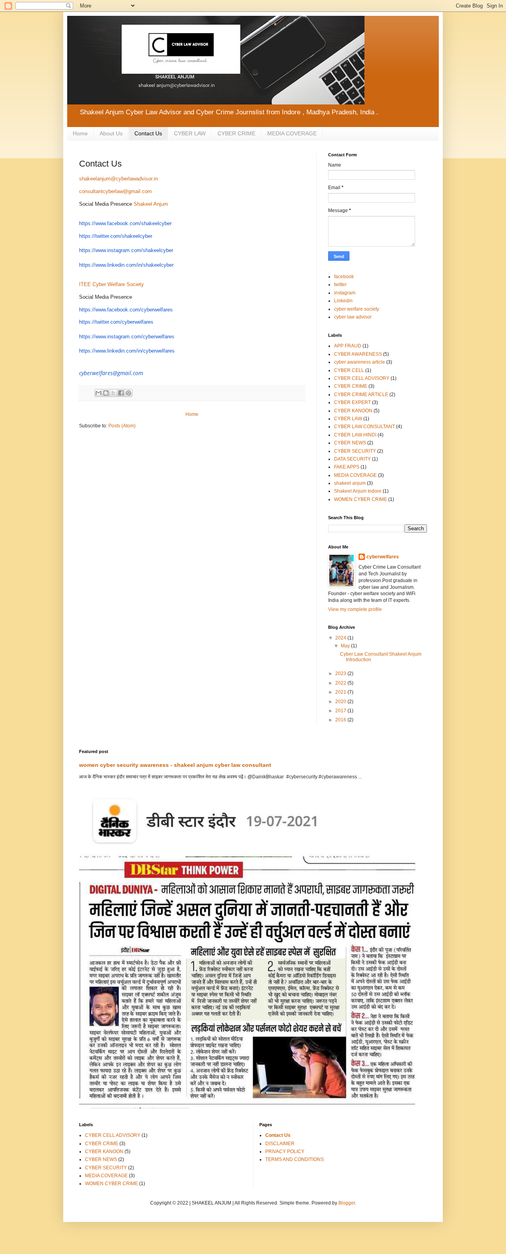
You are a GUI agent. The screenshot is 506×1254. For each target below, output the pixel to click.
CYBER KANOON (353, 411)
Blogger (346, 1203)
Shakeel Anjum (151, 204)
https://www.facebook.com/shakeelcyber (125, 223)
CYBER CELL (349, 370)
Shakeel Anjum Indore (357, 491)
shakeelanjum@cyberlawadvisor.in (118, 179)
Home (80, 133)
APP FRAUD (347, 346)
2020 (341, 701)
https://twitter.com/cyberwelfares (116, 322)
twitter (340, 284)
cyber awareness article (359, 362)
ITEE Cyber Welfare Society (111, 284)
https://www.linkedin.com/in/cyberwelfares (127, 351)
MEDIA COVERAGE (292, 133)
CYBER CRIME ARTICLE (361, 394)
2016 (341, 720)
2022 (341, 683)
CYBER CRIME (236, 133)
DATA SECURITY (352, 459)
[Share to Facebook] (121, 393)
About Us (111, 133)
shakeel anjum (350, 483)
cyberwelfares (382, 557)
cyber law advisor (353, 317)
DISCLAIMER (280, 1143)
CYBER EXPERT (352, 402)
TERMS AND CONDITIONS (294, 1159)
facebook (344, 276)
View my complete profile (355, 609)
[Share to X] (113, 393)
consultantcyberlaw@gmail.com (115, 191)
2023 (341, 673)
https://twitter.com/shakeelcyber (115, 236)
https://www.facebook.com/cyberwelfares (126, 310)
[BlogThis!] (106, 393)
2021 (341, 692)
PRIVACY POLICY (284, 1151)
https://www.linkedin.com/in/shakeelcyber (126, 265)
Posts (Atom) (122, 426)
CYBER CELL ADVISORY (361, 378)
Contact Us (148, 133)
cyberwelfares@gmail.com (111, 373)
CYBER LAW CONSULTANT (364, 426)
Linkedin (343, 301)
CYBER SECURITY (355, 451)
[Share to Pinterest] (128, 393)
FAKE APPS (346, 467)
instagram (344, 293)
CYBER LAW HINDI (355, 435)
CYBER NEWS (350, 443)
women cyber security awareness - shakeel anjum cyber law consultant (175, 765)
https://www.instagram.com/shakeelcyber (126, 250)
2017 (341, 710)
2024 (341, 638)
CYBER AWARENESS (358, 354)
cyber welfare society (356, 309)
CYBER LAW (190, 133)
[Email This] (98, 393)
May (346, 646)
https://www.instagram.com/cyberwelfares (126, 337)
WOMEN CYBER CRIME (360, 499)
